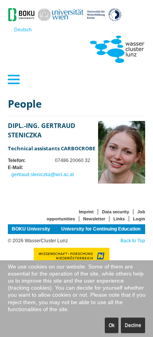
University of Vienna (60, 236)
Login (139, 218)
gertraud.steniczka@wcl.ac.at (42, 174)
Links (119, 218)
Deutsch (23, 29)
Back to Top (132, 240)
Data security (115, 211)
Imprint (86, 211)
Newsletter (94, 218)
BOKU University (31, 229)
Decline (133, 325)
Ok (112, 325)
